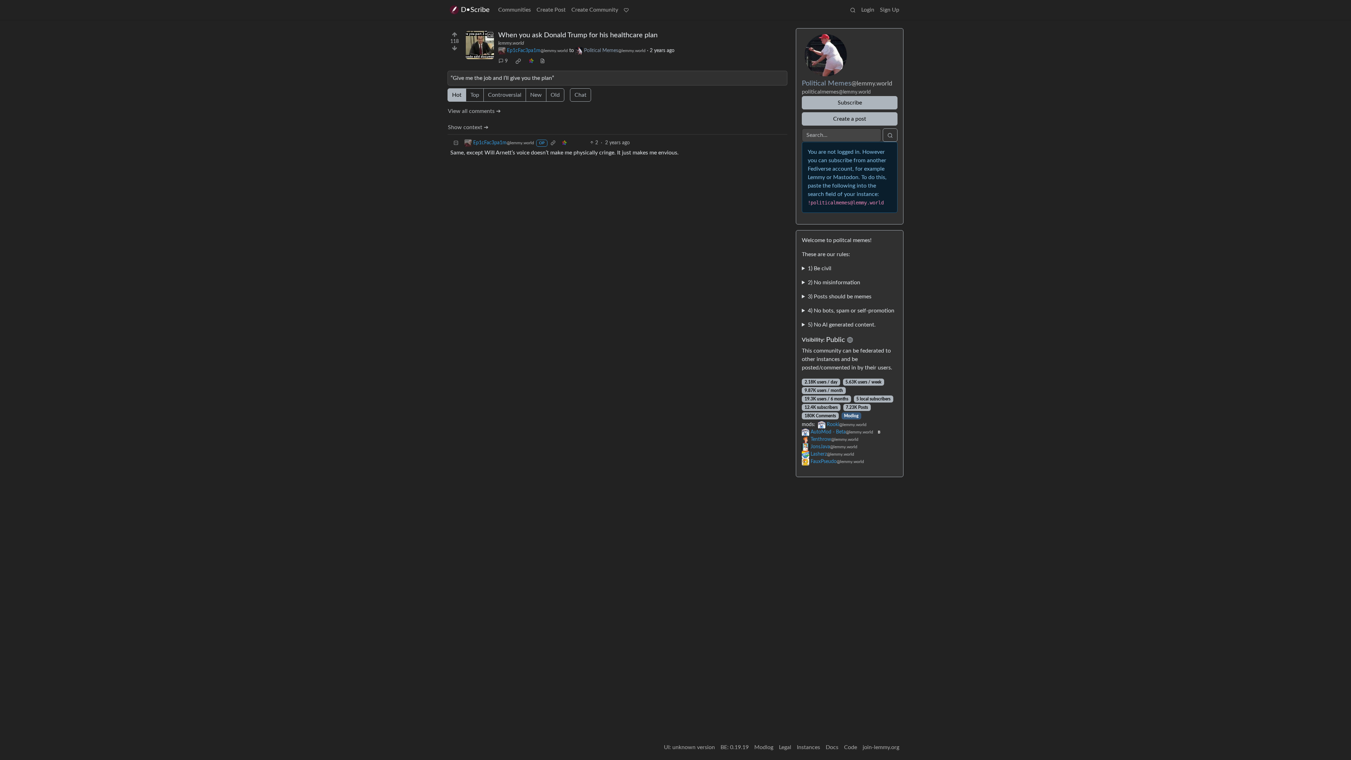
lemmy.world (511, 43)
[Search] (852, 10)
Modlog (851, 416)
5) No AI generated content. (842, 325)
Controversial (504, 95)
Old (555, 95)
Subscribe (850, 103)
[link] (518, 61)
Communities (514, 10)
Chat (580, 95)
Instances (808, 747)
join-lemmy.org (881, 747)
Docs (832, 747)
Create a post (849, 119)
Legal (785, 747)
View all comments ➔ (474, 111)
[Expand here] (480, 45)
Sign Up (889, 10)
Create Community (594, 10)
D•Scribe (475, 9)
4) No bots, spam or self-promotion (851, 311)
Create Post (551, 10)
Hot (457, 95)
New (536, 95)
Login (867, 10)
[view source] (542, 61)
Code (850, 747)
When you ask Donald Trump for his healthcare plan (578, 35)
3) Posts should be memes (839, 296)
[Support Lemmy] (626, 10)
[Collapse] (456, 143)
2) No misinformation (834, 282)
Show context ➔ (468, 127)
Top (474, 95)
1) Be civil (819, 268)
